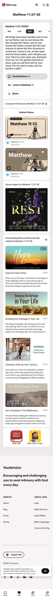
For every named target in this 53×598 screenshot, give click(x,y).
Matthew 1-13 (19, 174)
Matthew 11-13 (19, 142)
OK (45, 571)
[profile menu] (45, 5)
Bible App (17, 443)
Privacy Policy (31, 573)
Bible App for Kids (35, 443)
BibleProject (15, 145)
